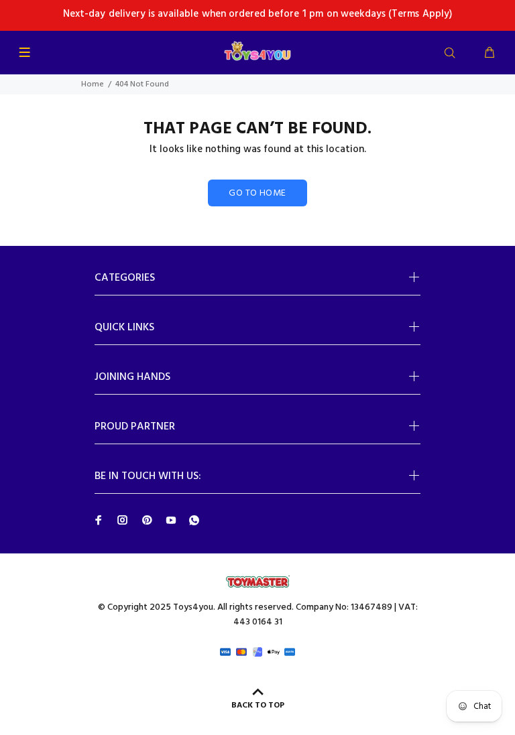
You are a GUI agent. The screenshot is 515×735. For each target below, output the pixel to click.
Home (92, 84)
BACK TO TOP (257, 705)
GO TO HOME (257, 193)
